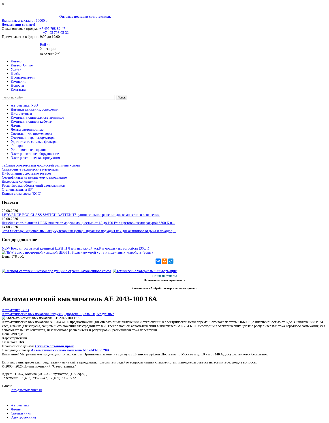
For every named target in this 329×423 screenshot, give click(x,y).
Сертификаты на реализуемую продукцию (34, 177)
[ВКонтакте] (158, 261)
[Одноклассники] (164, 261)
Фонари (17, 145)
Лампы (16, 125)
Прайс (15, 73)
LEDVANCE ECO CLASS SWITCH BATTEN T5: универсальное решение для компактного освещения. (81, 215)
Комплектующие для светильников (37, 117)
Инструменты (21, 113)
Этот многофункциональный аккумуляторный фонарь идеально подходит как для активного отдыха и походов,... (89, 231)
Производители (23, 77)
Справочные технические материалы (30, 169)
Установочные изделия (28, 150)
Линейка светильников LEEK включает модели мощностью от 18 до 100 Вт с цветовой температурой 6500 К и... (88, 223)
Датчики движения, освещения (34, 109)
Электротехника (23, 417)
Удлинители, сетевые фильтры (34, 141)
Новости (17, 85)
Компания (18, 81)
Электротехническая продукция (35, 158)
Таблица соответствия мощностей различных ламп (41, 165)
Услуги (16, 69)
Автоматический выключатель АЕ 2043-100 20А (70, 350)
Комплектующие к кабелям (31, 121)
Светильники (21, 413)
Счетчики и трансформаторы (33, 137)
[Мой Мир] (170, 261)
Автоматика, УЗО (24, 105)
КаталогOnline (22, 65)
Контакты (18, 89)
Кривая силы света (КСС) (21, 193)
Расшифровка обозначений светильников (33, 185)
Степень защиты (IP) (17, 189)
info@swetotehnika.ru (26, 390)
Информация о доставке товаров (27, 173)
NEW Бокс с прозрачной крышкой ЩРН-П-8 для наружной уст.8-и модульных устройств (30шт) (75, 248)
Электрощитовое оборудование (35, 154)
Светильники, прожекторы (31, 133)
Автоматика (20, 405)
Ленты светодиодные (27, 129)
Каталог (17, 61)
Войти (45, 45)
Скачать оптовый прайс (54, 346)
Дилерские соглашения (19, 181)
